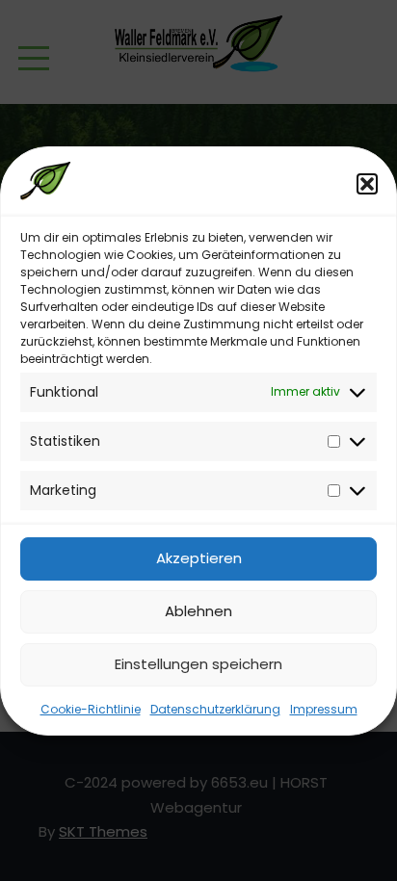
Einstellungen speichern (198, 664)
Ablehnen (198, 611)
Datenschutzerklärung (215, 709)
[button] (367, 184)
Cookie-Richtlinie (90, 709)
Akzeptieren (199, 558)
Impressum (323, 709)
